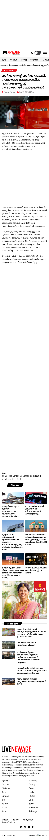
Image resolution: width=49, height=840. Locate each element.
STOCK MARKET (9, 70)
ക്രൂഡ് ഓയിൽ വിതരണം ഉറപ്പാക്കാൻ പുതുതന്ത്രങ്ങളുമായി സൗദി (31, 681)
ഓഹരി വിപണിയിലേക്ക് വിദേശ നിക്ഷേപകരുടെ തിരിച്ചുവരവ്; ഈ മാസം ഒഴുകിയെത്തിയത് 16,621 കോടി (36, 540)
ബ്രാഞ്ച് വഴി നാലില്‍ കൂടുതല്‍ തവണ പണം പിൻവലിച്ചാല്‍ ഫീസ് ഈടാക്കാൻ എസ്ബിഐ (31, 670)
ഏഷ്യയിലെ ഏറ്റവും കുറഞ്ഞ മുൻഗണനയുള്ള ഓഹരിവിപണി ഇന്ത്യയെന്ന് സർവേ (10, 511)
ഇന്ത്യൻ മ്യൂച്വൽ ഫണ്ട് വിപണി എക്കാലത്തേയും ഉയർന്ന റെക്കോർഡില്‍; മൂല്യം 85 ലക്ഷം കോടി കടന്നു (13, 573)
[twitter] (21, 826)
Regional (5, 803)
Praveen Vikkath (9, 92)
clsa (10, 475)
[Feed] (33, 826)
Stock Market (33, 807)
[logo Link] (11, 53)
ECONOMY (13, 59)
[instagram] (25, 826)
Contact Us (15, 819)
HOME (4, 59)
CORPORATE (34, 59)
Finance (31, 788)
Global (4, 792)
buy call (5, 475)
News (3, 799)
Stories (4, 811)
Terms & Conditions (8, 822)
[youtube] (29, 826)
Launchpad (5, 795)
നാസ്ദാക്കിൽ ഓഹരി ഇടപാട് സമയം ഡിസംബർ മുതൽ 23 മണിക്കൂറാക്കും (34, 510)
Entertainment (6, 788)
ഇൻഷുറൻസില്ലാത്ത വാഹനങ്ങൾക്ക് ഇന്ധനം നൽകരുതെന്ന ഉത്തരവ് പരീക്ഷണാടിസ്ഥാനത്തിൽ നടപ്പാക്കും (28, 657)
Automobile (33, 780)
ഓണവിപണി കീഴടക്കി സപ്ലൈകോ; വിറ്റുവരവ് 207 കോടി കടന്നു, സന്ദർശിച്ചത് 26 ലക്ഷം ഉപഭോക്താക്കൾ (31, 633)
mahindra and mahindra (21, 475)
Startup (4, 807)
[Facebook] (17, 826)
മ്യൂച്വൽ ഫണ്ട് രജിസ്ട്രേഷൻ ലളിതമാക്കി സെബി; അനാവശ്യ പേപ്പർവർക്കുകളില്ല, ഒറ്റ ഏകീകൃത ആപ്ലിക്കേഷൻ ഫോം (12, 542)
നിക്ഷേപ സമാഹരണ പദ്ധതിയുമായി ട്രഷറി (26, 644)
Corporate (5, 784)
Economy (32, 784)
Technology (33, 811)
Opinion (31, 799)
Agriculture (5, 780)
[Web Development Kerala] (42, 835)
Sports (31, 803)
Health (31, 792)
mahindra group (35, 475)
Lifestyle (32, 795)
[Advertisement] (24, 24)
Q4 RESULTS (16, 479)
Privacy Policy (28, 819)
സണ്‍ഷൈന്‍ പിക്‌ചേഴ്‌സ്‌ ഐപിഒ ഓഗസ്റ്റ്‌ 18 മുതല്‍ (36, 570)
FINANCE (24, 59)
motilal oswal (6, 479)
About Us (5, 819)
